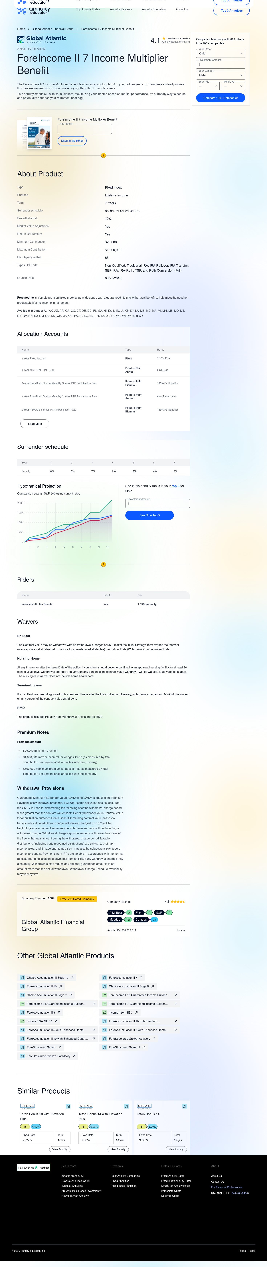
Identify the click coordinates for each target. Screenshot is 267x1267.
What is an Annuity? (73, 1175)
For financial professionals (226, 1187)
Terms (242, 1250)
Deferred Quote (170, 1195)
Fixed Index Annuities (124, 1185)
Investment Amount (139, 499)
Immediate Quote (171, 1191)
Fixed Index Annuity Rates (176, 1181)
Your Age (204, 81)
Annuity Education (154, 9)
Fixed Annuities (120, 1181)
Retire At (229, 81)
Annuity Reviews (121, 9)
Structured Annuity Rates (175, 1185)
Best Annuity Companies (126, 1175)
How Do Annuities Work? (76, 1181)
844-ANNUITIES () (230, 1193)
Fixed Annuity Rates (172, 1175)
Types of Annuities (72, 1185)
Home (21, 29)
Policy (252, 1250)
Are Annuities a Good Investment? (81, 1191)
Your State (205, 49)
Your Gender (206, 70)
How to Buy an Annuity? (75, 1195)
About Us (182, 9)
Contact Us (217, 1181)
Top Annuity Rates (88, 9)
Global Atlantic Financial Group (53, 29)
